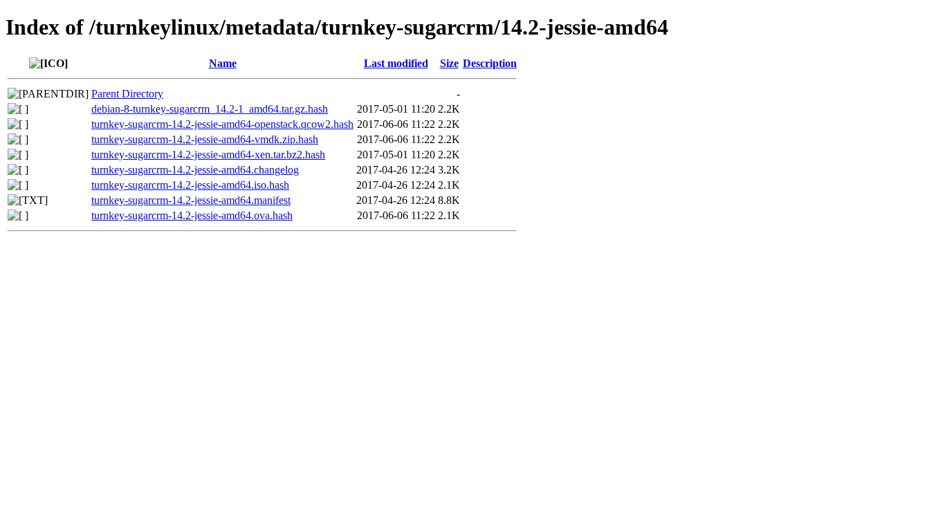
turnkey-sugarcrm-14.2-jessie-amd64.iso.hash (190, 185)
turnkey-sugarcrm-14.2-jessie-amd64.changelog (195, 170)
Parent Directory (127, 94)
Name (223, 63)
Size (449, 63)
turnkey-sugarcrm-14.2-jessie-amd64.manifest (191, 200)
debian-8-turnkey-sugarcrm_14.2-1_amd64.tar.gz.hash (209, 109)
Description (490, 63)
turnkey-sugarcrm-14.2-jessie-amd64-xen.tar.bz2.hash (208, 154)
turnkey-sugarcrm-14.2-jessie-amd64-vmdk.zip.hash (204, 139)
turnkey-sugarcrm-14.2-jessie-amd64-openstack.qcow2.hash (222, 124)
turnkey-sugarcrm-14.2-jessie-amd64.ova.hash (192, 215)
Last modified (396, 63)
